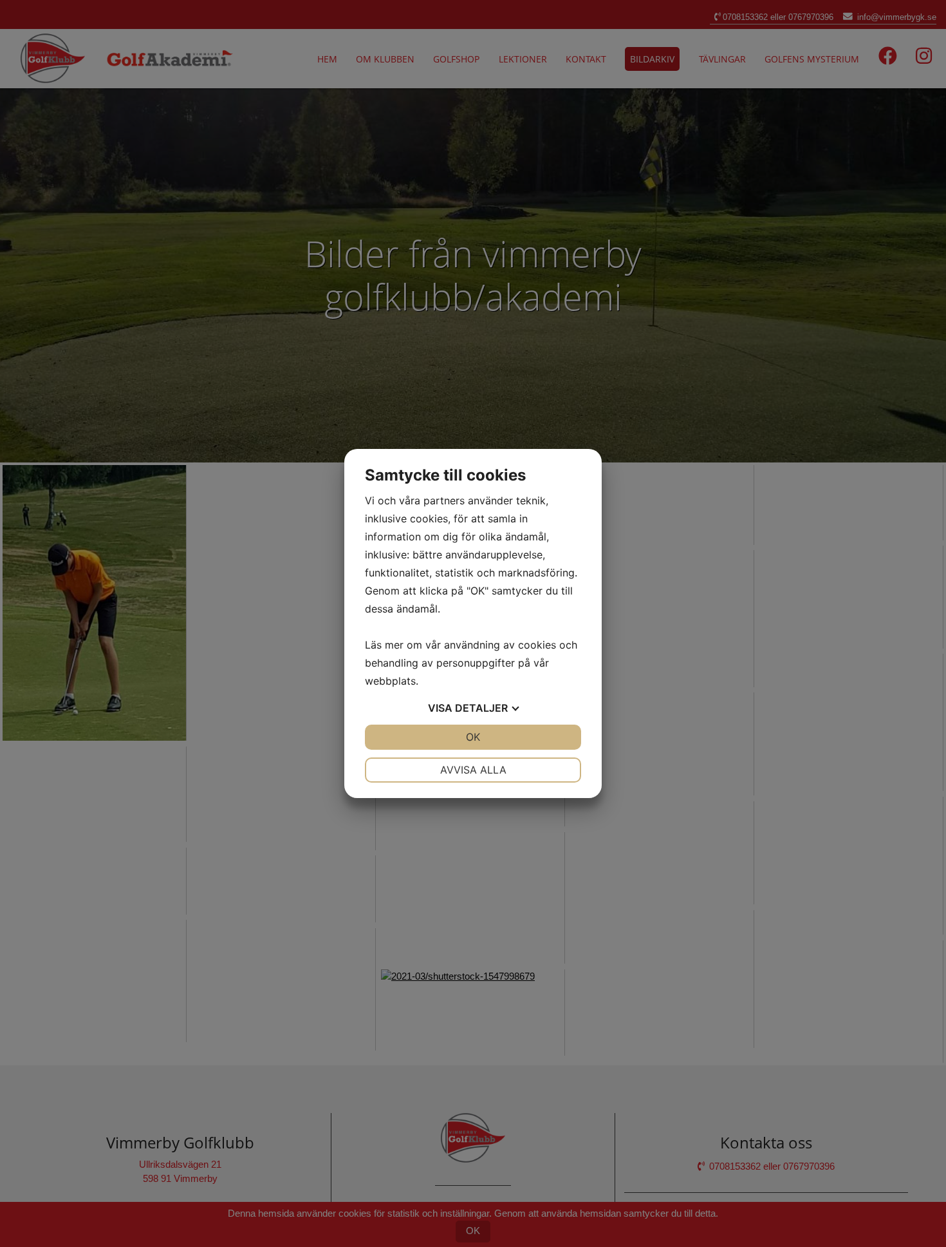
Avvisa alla (473, 769)
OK (473, 736)
